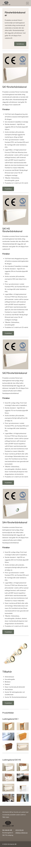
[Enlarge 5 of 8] (12, 786)
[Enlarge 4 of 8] (26, 775)
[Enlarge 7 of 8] (12, 796)
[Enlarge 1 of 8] (12, 765)
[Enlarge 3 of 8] (12, 775)
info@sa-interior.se (21, 833)
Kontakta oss (20, 44)
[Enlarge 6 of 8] (26, 786)
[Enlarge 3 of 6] (12, 734)
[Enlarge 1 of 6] (12, 724)
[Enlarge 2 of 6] (26, 724)
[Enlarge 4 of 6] (26, 734)
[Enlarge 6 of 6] (26, 745)
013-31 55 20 (19, 830)
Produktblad (8, 189)
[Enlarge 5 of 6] (12, 745)
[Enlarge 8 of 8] (26, 796)
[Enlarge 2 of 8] (26, 765)
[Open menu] (27, 3)
